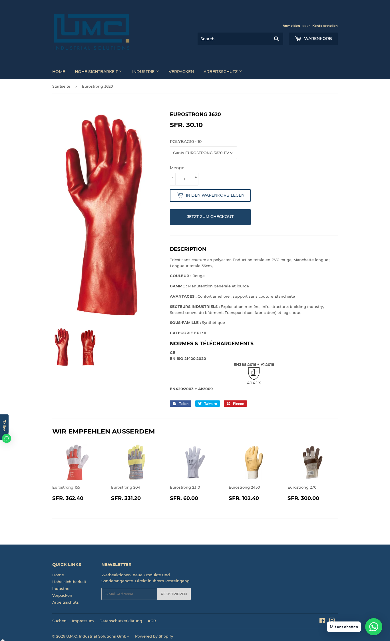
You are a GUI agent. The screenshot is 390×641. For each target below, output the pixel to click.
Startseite (61, 86)
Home (58, 71)
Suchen (59, 620)
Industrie (144, 71)
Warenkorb (317, 38)
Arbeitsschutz (221, 71)
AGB (152, 620)
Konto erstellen (325, 26)
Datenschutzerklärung (120, 620)
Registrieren (174, 594)
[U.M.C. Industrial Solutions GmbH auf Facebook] (322, 621)
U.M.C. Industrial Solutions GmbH (98, 636)
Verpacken (181, 71)
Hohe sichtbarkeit (97, 71)
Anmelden (291, 26)
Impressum (83, 620)
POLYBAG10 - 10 (186, 141)
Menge (177, 167)
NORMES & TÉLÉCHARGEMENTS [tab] (212, 343)
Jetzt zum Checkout (210, 216)
